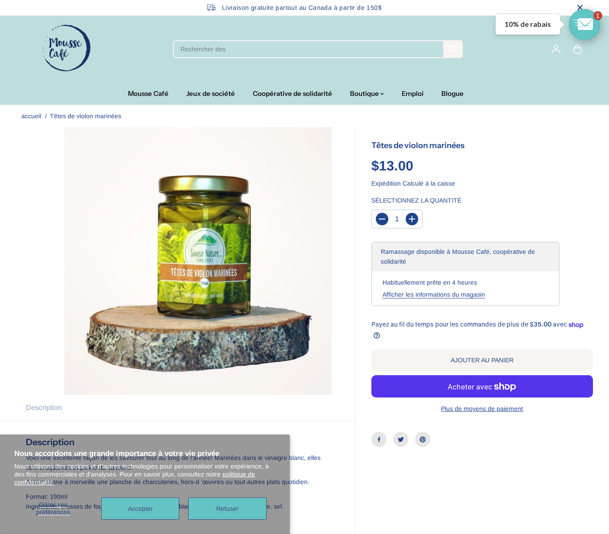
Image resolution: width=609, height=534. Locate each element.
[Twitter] (400, 439)
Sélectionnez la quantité (416, 200)
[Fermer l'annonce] (580, 7)
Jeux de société (210, 93)
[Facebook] (379, 439)
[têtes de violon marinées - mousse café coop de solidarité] (198, 261)
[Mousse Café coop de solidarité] (66, 49)
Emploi (413, 93)
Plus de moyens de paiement (482, 409)
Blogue (452, 93)
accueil (31, 116)
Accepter (140, 508)
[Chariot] (577, 49)
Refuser (227, 508)
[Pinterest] (422, 439)
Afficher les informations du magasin (434, 294)
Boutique (365, 93)
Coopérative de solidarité (292, 93)
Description (44, 407)
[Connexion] (556, 49)
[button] (584, 24)
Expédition (386, 183)
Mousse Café (148, 93)
